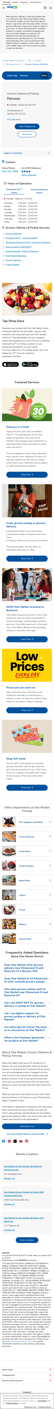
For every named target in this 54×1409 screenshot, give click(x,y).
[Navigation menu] (3, 7)
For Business (35, 2)
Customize (42, 1401)
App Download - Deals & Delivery (22, 251)
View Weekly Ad (27, 126)
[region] (27, 1401)
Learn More (34, 639)
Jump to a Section (13, 153)
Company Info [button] (8, 1375)
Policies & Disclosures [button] (12, 1380)
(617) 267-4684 (10, 171)
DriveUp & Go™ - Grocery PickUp (21, 238)
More (44, 75)
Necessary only (30, 1407)
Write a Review (28, 175)
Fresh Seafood (30, 837)
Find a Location (29, 1240)
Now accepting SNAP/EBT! (19, 246)
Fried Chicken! (12, 264)
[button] (45, 8)
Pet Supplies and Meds (31, 822)
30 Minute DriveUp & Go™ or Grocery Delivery (28, 242)
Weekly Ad (9, 1178)
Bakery (30, 924)
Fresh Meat (30, 851)
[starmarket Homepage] (12, 7)
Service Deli (30, 939)
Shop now (34, 710)
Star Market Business (16, 255)
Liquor (30, 895)
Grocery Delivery (14, 233)
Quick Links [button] (7, 1369)
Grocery (6, 2)
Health (15, 2)
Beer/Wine (30, 881)
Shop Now (27, 134)
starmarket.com (36, 1126)
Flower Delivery (13, 260)
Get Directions (14, 119)
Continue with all (44, 1407)
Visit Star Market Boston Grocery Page (27, 1133)
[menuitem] (12, 75)
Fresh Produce (30, 866)
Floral (30, 910)
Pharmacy (24, 2)
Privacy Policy (12, 1403)
